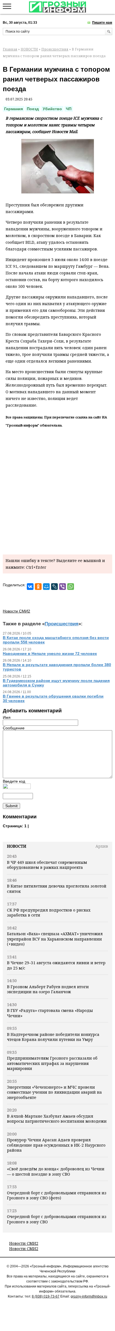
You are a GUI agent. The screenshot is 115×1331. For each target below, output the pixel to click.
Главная (10, 49)
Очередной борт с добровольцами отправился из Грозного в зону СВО (56, 1219)
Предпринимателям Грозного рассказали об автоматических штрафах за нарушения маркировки (52, 1063)
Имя (7, 717)
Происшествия (54, 49)
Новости (16, 846)
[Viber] (62, 586)
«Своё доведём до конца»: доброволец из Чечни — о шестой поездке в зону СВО (55, 1171)
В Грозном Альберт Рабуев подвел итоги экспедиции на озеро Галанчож (48, 989)
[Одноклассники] (38, 586)
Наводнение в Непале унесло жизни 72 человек (50, 653)
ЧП (68, 109)
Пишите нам (102, 23)
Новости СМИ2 (23, 1243)
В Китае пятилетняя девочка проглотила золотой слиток (56, 888)
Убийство (52, 109)
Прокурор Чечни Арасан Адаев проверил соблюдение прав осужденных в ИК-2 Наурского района (56, 1145)
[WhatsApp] (70, 586)
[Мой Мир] (46, 586)
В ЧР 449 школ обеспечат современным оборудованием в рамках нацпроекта (47, 865)
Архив (101, 846)
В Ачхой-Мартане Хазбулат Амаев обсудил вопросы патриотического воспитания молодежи (57, 1118)
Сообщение (14, 728)
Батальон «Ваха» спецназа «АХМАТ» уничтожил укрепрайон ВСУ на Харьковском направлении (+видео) (55, 939)
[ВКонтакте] (30, 586)
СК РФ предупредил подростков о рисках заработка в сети (48, 912)
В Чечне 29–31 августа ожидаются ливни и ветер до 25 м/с (56, 965)
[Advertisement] (57, 490)
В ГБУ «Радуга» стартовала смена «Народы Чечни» (50, 1013)
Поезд (33, 109)
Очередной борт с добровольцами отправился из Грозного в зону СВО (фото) (56, 1195)
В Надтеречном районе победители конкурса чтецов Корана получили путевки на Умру (53, 1037)
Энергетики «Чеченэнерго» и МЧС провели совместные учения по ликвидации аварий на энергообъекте (54, 1092)
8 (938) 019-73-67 (45, 1296)
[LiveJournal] (54, 586)
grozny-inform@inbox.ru (89, 1296)
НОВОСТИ (29, 49)
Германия (13, 109)
